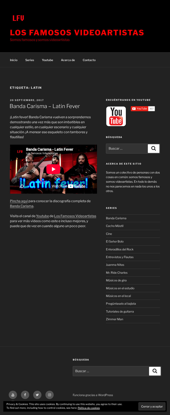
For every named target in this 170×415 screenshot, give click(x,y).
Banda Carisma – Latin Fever (45, 106)
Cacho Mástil (114, 226)
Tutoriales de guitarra (120, 311)
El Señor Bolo (115, 241)
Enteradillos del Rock (120, 249)
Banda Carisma (21, 206)
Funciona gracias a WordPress (93, 395)
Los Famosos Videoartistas (77, 32)
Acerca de (68, 60)
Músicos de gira (116, 280)
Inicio (13, 60)
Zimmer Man (114, 319)
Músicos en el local (118, 296)
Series (29, 60)
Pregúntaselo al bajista (121, 303)
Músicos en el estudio (120, 288)
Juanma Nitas (115, 264)
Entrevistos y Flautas (120, 257)
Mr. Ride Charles (117, 272)
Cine (109, 233)
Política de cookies (89, 407)
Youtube (47, 60)
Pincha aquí (19, 201)
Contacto (89, 60)
